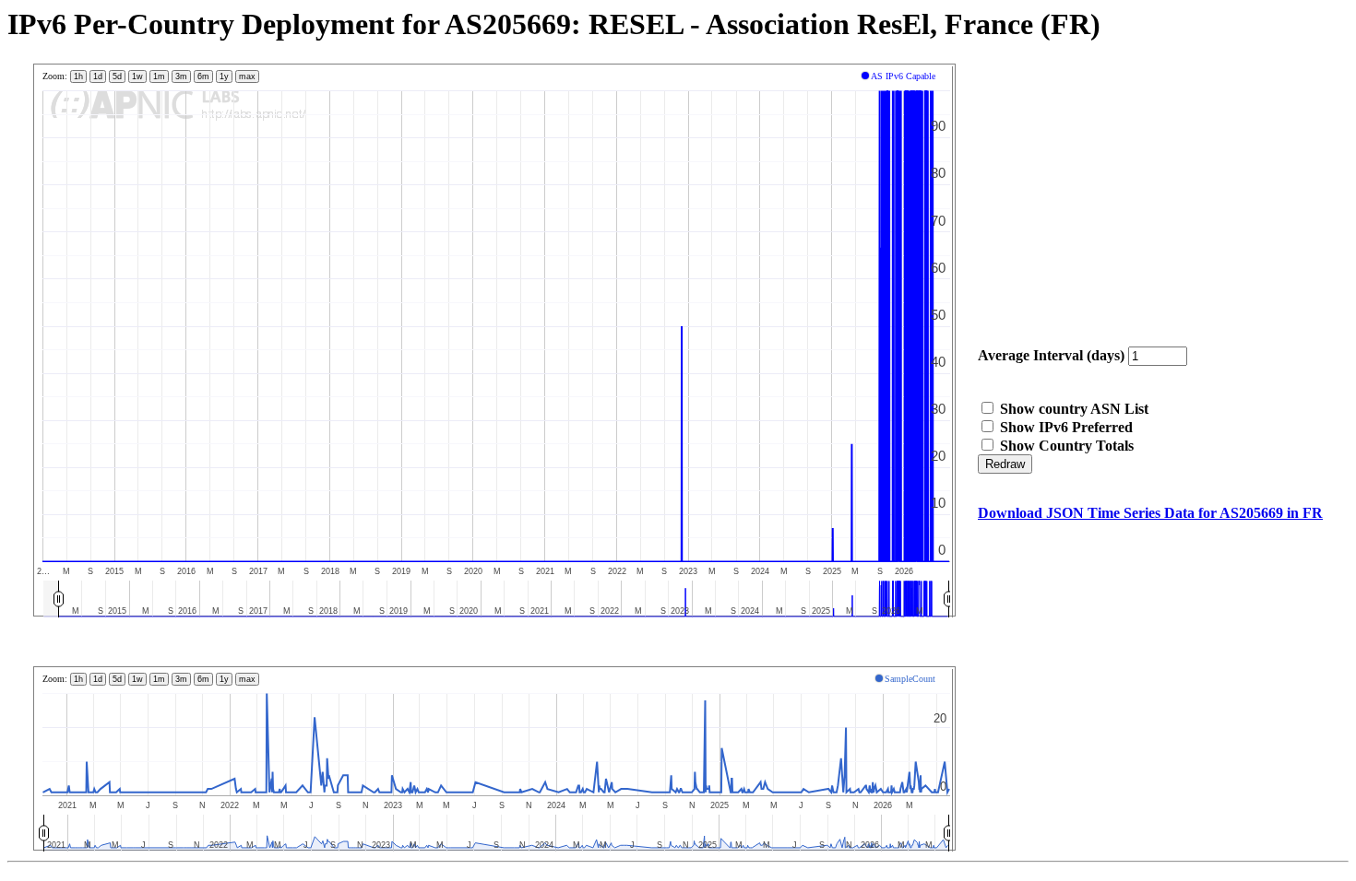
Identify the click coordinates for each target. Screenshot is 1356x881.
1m (159, 76)
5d (117, 76)
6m (203, 76)
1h (78, 76)
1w (137, 76)
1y (224, 76)
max (247, 76)
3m (181, 76)
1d (97, 76)
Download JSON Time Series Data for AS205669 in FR (1150, 513)
